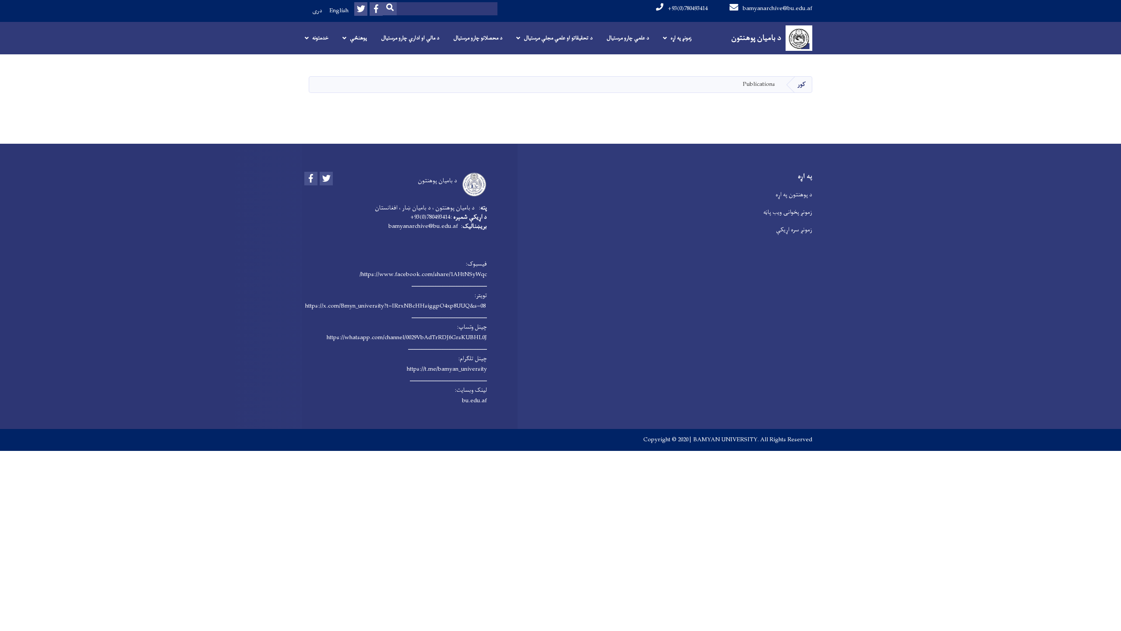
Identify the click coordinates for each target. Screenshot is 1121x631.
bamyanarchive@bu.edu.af (777, 8)
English (339, 10)
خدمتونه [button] (320, 38)
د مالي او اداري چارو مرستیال (410, 38)
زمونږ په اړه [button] (680, 38)
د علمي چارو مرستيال (627, 38)
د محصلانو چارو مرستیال (477, 38)
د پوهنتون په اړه (794, 194)
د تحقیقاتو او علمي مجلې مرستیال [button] (558, 38)
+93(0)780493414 (688, 8)
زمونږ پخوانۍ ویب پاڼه (787, 212)
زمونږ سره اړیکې (794, 229)
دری (317, 10)
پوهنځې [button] (358, 38)
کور (801, 84)
